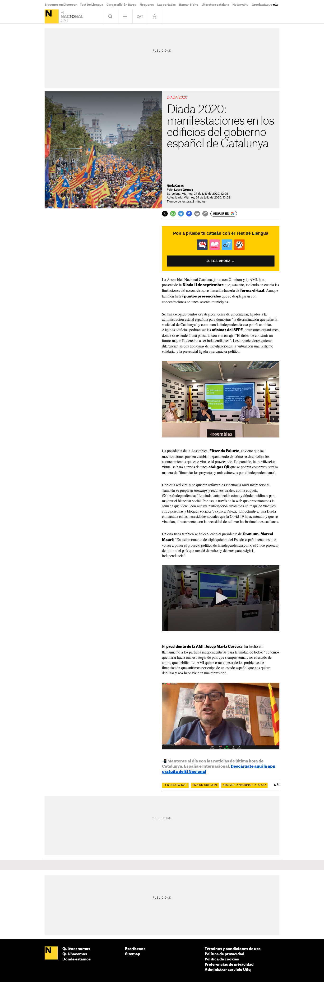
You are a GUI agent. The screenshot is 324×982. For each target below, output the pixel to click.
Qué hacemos (74, 954)
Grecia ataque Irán (265, 4)
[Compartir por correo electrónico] (197, 213)
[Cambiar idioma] (140, 16)
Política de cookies (222, 959)
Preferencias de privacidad (229, 964)
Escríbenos (135, 949)
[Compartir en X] (165, 213)
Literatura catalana (215, 4)
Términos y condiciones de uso (233, 949)
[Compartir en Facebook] (189, 213)
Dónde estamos (76, 959)
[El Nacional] (52, 16)
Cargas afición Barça (121, 4)
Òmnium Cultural (205, 785)
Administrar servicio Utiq (228, 970)
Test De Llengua (91, 4)
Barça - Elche (188, 4)
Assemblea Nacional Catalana (244, 785)
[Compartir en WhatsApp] (173, 213)
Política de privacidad (224, 954)
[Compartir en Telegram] (181, 213)
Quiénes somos (76, 949)
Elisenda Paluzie (175, 785)
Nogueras (147, 4)
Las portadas (166, 4)
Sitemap (132, 954)
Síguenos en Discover (61, 4)
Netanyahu (240, 4)
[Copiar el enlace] (205, 213)
